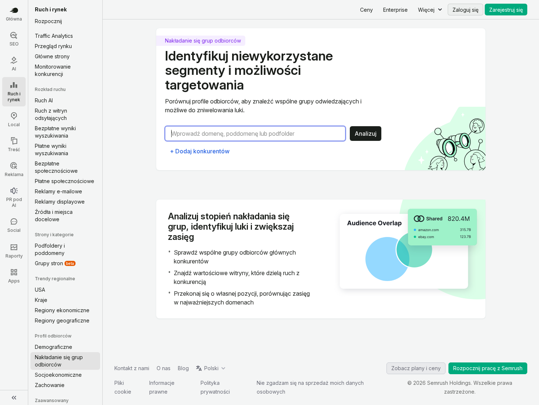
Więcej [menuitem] (426, 10)
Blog (183, 368)
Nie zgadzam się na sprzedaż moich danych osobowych (310, 387)
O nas (163, 368)
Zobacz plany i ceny (416, 368)
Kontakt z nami (131, 368)
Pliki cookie (122, 387)
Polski (211, 368)
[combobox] (258, 134)
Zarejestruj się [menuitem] (506, 10)
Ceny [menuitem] (366, 10)
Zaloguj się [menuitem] (465, 10)
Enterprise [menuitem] (395, 10)
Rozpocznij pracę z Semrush (487, 368)
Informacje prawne (162, 387)
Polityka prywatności (215, 387)
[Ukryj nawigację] (14, 397)
